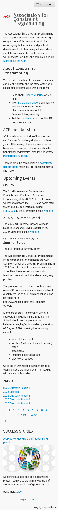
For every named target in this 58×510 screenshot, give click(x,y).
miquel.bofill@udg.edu (15, 155)
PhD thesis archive (27, 102)
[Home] (8, 16)
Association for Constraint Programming (30, 19)
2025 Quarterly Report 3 (16, 403)
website (48, 210)
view (19, 491)
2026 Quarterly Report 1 (16, 395)
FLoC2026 (9, 210)
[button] (44, 4)
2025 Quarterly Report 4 (16, 399)
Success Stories (34, 94)
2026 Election (11, 391)
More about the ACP (14, 60)
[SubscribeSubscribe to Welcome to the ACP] (4, 420)
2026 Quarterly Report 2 (16, 387)
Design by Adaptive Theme (44, 507)
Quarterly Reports (31, 118)
